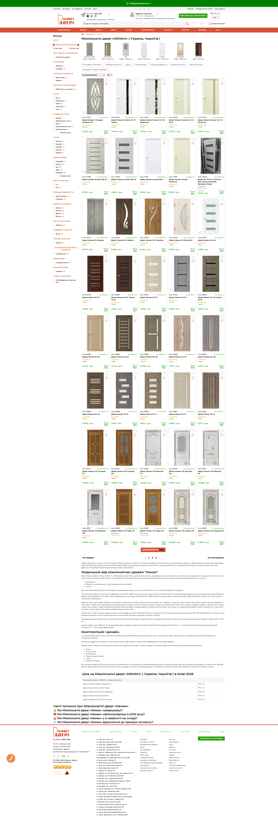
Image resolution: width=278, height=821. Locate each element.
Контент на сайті (175, 768)
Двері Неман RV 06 (149, 357)
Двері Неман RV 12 (177, 414)
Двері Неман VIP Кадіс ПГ (123, 531)
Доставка (66, 9)
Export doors (174, 770)
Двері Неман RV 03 (177, 297)
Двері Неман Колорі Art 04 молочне (97, 700)
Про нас (172, 739)
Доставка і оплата (147, 742)
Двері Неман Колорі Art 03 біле (95, 696)
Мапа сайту (144, 755)
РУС (219, 13)
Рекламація (144, 765)
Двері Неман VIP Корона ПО (211, 531)
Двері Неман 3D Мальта (93, 240)
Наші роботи (220, 9)
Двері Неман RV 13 (206, 414)
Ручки (129, 30)
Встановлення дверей (148, 744)
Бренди (202, 30)
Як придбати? (77, 9)
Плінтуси (185, 731)
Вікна (98, 30)
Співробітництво (146, 757)
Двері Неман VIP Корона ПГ (181, 531)
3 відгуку (85, 127)
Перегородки (148, 30)
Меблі (113, 30)
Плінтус (185, 30)
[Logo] (66, 19)
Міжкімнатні (64, 30)
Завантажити (153, 550)
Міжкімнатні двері (90, 731)
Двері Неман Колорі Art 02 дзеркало (98, 692)
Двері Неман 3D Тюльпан (151, 240)
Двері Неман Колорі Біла (151, 179)
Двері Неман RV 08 (206, 357)
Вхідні (83, 30)
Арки (148, 731)
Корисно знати (175, 752)
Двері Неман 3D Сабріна (122, 240)
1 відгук (113, 127)
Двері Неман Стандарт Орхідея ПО (97, 684)
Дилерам (143, 739)
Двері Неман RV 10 (119, 414)
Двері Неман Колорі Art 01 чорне (96, 688)
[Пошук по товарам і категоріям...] (187, 23)
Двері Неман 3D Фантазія (180, 240)
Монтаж (88, 9)
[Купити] (105, 132)
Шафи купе (165, 731)
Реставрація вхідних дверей (151, 763)
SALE (218, 30)
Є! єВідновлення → (139, 3)
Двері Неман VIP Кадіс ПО (152, 531)
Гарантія (143, 752)
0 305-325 (94, 14)
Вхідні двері (115, 731)
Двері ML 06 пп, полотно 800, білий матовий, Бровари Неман (209, 181)
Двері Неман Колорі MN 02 (94, 179)
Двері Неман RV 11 (148, 414)
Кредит (172, 755)
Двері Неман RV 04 (91, 357)
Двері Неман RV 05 (120, 357)
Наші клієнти (174, 757)
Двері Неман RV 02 (149, 297)
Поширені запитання (148, 760)
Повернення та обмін (204, 9)
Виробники (205, 731)
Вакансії (172, 763)
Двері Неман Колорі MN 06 (123, 179)
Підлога (168, 30)
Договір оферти (146, 770)
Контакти (56, 9)
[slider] (53, 45)
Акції (95, 9)
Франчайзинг (174, 760)
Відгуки (191, 9)
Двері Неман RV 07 (178, 357)
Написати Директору (177, 765)
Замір (142, 747)
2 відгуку (143, 361)
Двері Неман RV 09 (91, 414)
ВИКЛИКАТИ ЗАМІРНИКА (193, 16)
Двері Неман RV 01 (90, 297)
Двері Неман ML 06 (207, 240)
